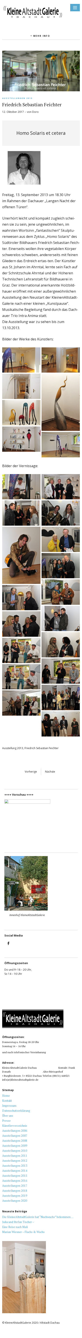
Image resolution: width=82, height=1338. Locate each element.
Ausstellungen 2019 (14, 1196)
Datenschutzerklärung (16, 1111)
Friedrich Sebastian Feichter (41, 748)
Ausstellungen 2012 (14, 1161)
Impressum (9, 1106)
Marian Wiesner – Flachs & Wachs (23, 1232)
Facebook (8, 946)
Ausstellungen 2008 (14, 1141)
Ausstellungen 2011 (14, 1156)
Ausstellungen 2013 (17, 98)
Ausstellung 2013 (12, 748)
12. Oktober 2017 (13, 112)
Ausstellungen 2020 (14, 1201)
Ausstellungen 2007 (14, 1136)
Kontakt (7, 1101)
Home (6, 1096)
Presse (6, 1121)
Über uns (7, 1116)
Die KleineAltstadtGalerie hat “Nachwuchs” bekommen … (37, 1217)
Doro (35, 112)
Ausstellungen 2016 (14, 1181)
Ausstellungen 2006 (14, 1131)
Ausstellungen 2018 (14, 1191)
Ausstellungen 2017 (14, 1186)
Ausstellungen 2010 (14, 1151)
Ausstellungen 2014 (14, 1171)
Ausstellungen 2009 (14, 1146)
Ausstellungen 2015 (14, 1176)
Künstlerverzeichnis (14, 1126)
